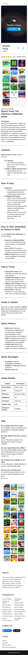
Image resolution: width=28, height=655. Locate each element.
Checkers (7, 546)
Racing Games (19, 605)
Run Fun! (6, 517)
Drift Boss (21, 495)
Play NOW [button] (12, 29)
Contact (5, 643)
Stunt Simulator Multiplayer (14, 87)
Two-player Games (18, 619)
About (4, 640)
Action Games (6, 599)
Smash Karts (7, 488)
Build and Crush (6, 65)
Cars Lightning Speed (14, 80)
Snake (7, 524)
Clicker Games (6, 611)
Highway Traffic (21, 88)
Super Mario (21, 517)
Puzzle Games (18, 603)
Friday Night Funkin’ (21, 559)
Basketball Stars (6, 104)
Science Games (19, 609)
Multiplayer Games (18, 599)
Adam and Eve (6, 531)
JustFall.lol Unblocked (14, 72)
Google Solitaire (6, 88)
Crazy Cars (6, 73)
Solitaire (21, 532)
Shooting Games (19, 611)
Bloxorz (6, 97)
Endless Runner (7, 614)
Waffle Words (7, 502)
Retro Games (18, 607)
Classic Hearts (21, 524)
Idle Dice (21, 503)
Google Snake (21, 488)
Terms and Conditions (9, 647)
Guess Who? (21, 538)
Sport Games (18, 614)
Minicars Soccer (14, 502)
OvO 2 (14, 97)
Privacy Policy (6, 645)
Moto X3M (13, 488)
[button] (24, 3)
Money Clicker (14, 65)
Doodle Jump (22, 73)
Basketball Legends (22, 96)
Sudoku (14, 496)
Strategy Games (19, 616)
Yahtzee (14, 560)
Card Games (6, 607)
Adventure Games (5, 602)
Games (5, 478)
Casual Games (6, 609)
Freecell (14, 546)
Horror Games (7, 620)
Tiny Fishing (7, 538)
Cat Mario (14, 552)
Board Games (6, 605)
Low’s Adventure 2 (21, 509)
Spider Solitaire (21, 80)
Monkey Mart (6, 80)
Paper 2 (14, 524)
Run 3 (7, 496)
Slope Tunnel (21, 552)
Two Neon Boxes (22, 65)
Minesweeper (6, 559)
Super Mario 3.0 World (7, 509)
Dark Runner (14, 531)
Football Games (7, 616)
